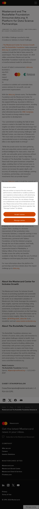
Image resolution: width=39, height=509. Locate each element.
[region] (19, 203)
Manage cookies (19, 220)
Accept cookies (19, 214)
